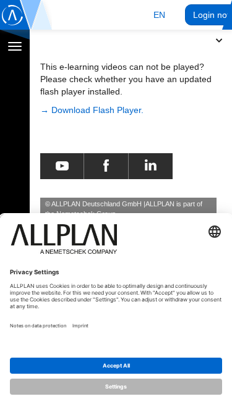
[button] (159, 15)
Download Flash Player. (97, 110)
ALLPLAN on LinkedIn (151, 166)
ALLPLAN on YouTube (62, 166)
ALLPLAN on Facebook (106, 166)
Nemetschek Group (86, 213)
